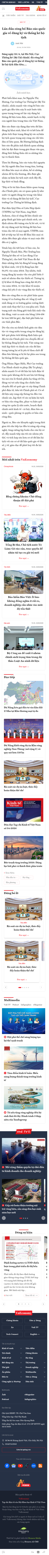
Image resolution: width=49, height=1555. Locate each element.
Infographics (26, 1005)
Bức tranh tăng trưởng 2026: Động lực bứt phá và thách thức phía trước (23, 864)
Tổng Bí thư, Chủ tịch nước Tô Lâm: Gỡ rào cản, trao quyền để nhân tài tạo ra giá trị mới (24, 549)
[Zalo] (33, 1465)
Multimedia (12, 1000)
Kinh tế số (42, 15)
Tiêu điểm (10, 15)
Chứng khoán (8, 2)
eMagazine (37, 1005)
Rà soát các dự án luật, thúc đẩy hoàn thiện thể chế (21, 789)
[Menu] (3, 1552)
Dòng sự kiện (23, 1232)
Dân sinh (7, 623)
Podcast (15, 1005)
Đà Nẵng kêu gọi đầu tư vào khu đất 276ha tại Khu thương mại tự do (23, 709)
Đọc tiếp (9, 677)
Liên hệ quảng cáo (24, 1450)
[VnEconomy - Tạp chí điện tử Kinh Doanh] (23, 1313)
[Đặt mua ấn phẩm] (40, 8)
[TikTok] (27, 1465)
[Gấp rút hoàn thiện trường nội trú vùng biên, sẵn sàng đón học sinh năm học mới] (21, 1190)
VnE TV (40, 2)
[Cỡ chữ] (32, 1552)
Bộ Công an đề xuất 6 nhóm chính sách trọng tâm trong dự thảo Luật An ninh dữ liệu (23, 657)
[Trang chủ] (3, 15)
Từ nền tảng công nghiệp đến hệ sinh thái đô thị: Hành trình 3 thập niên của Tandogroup (22, 1116)
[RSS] (40, 1465)
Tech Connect (12, 1334)
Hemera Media (34, 1538)
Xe (33, 2)
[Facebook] (7, 1465)
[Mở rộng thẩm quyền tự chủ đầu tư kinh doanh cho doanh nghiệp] (23, 1151)
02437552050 (11, 1444)
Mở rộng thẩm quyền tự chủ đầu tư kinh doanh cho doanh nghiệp (23, 1169)
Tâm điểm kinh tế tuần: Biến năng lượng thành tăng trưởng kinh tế (23, 1077)
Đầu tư (20, 15)
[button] (19, 987)
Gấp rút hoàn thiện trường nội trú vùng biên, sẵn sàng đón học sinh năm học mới (21, 1209)
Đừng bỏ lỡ (11, 893)
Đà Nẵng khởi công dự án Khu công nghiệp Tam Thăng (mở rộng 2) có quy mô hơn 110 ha (23, 749)
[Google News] (38, 1552)
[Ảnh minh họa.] (23, 70)
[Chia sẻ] (43, 1552)
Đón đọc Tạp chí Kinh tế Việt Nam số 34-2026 (22, 827)
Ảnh (4, 1395)
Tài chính (30, 15)
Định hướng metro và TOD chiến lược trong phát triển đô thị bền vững (21, 1266)
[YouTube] (20, 1465)
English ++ (35, 1334)
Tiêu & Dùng (23, 2)
